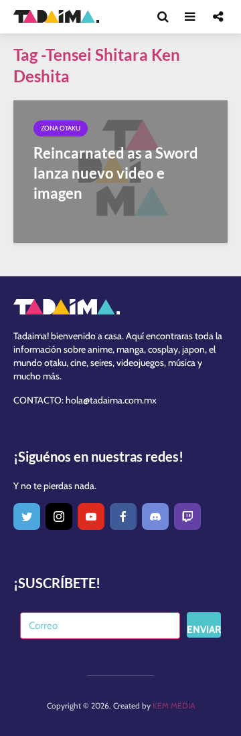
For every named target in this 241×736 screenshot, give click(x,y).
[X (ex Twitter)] (26, 516)
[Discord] (155, 516)
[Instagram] (59, 516)
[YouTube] (91, 516)
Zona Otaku (60, 128)
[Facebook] (123, 516)
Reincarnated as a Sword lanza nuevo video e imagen (115, 173)
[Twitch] (187, 516)
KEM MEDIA (174, 706)
